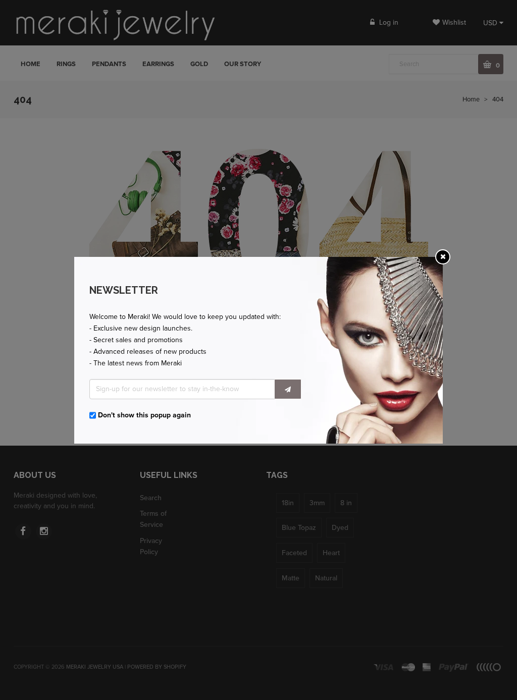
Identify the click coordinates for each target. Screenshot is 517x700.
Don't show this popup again (144, 415)
